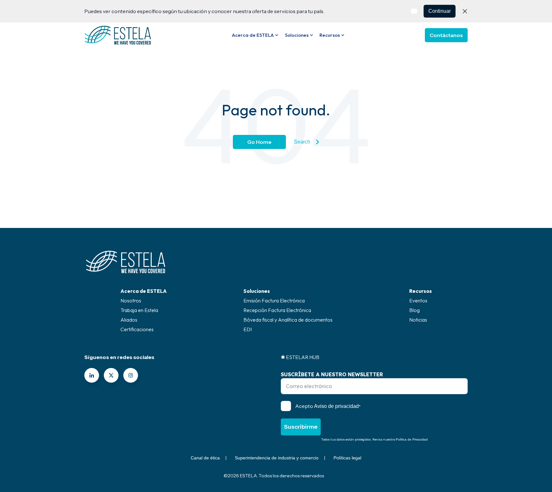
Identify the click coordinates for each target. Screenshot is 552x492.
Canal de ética (205, 457)
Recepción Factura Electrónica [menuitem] (277, 310)
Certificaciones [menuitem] (137, 329)
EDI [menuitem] (247, 329)
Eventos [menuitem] (418, 300)
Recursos (329, 35)
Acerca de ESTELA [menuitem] (143, 291)
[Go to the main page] (117, 35)
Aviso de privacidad (336, 406)
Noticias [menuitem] (418, 319)
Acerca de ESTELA (253, 35)
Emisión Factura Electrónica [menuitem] (274, 300)
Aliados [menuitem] (128, 319)
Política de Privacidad (412, 439)
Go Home (259, 142)
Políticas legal (347, 457)
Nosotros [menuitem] (130, 300)
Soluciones (297, 35)
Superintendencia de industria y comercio (276, 457)
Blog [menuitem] (414, 310)
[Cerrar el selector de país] (465, 11)
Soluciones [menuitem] (256, 291)
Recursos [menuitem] (420, 291)
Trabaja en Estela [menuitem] (139, 310)
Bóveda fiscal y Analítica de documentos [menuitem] (288, 319)
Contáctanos (446, 35)
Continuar (439, 11)
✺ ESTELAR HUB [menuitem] (300, 357)
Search (302, 141)
